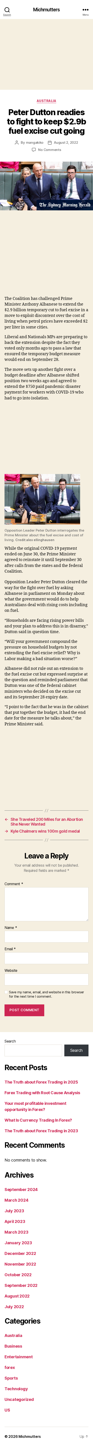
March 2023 (16, 1232)
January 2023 (18, 1242)
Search (10, 1041)
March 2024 (16, 1200)
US (7, 1410)
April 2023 (15, 1221)
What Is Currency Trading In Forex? (38, 1120)
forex (10, 1367)
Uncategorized (19, 1399)
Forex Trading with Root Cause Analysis (42, 1092)
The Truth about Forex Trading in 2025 (41, 1082)
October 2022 (18, 1274)
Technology (16, 1388)
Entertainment (19, 1356)
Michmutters (46, 9)
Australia (46, 101)
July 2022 (14, 1306)
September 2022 (21, 1285)
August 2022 (17, 1296)
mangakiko (35, 142)
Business (13, 1346)
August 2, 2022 (66, 142)
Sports (11, 1378)
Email (10, 949)
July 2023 (14, 1210)
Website (11, 971)
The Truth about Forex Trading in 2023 (41, 1130)
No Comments (49, 150)
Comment (14, 884)
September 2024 (21, 1189)
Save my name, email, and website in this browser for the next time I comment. (46, 994)
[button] (46, 499)
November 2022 (20, 1264)
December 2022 (20, 1253)
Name (11, 928)
